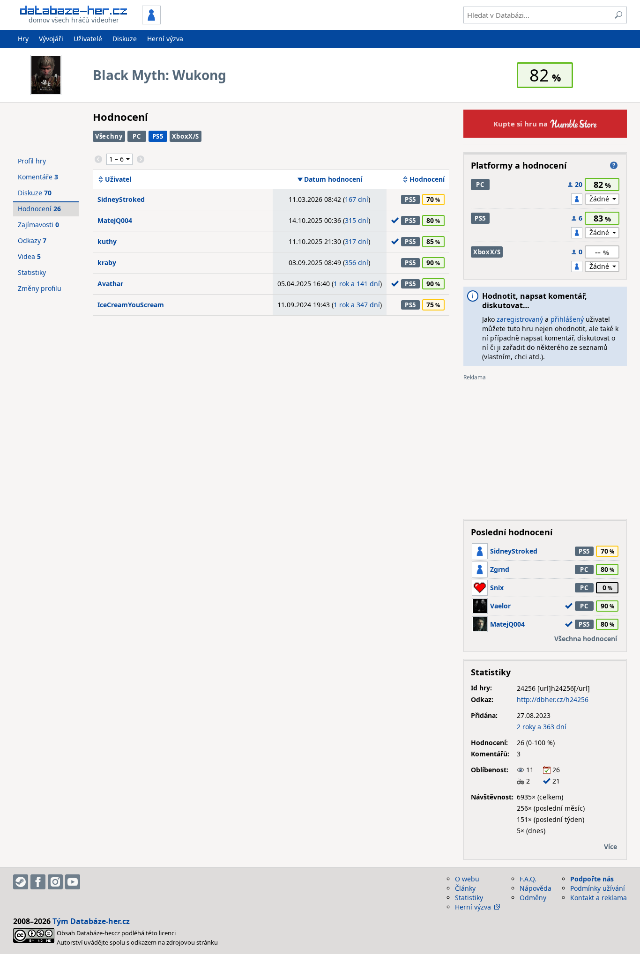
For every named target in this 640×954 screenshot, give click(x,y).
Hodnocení (427, 179)
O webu (467, 878)
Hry (23, 38)
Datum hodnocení (333, 179)
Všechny (109, 136)
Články (465, 888)
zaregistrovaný (520, 319)
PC (137, 136)
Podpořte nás (592, 878)
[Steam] (20, 881)
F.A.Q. (528, 878)
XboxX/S (186, 136)
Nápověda (535, 888)
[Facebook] (37, 881)
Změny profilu (39, 288)
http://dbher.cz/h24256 (552, 699)
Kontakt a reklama (598, 897)
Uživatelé (88, 38)
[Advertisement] (545, 446)
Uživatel (118, 179)
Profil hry (32, 160)
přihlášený (567, 319)
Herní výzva (165, 38)
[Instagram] (55, 881)
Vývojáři (51, 38)
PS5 (158, 136)
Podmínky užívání (597, 888)
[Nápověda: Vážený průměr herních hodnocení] (613, 165)
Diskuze (124, 38)
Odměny (533, 897)
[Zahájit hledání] (618, 14)
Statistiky (32, 272)
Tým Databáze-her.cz (91, 921)
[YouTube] (72, 881)
